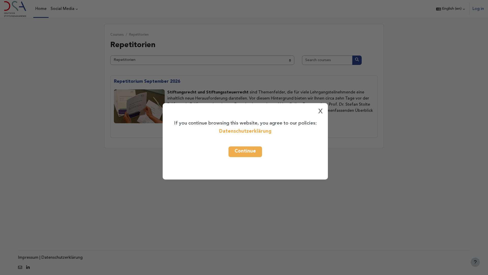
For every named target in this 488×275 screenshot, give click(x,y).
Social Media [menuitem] (62, 9)
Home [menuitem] (41, 9)
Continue (245, 151)
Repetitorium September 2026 (147, 81)
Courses (117, 34)
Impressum (28, 258)
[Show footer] (475, 262)
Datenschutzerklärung (245, 131)
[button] (450, 9)
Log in (478, 9)
